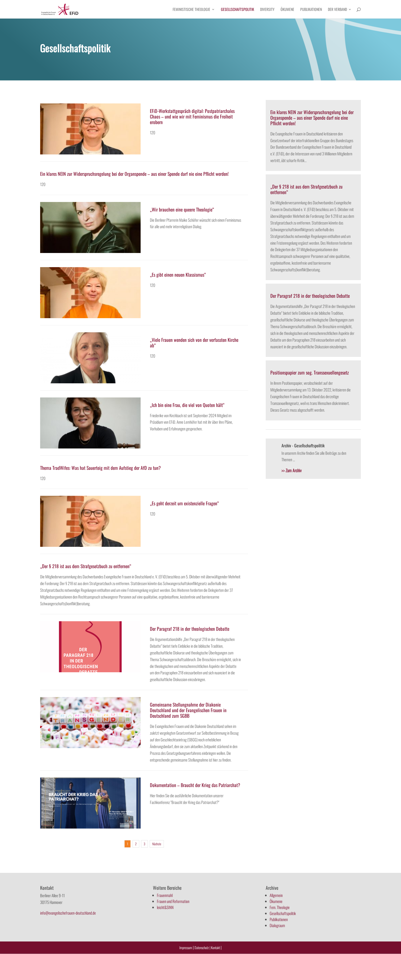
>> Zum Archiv (291, 470)
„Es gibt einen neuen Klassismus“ (178, 274)
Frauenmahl (165, 895)
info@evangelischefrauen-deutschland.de (68, 913)
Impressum (185, 947)
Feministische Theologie (191, 10)
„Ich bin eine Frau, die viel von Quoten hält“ (187, 404)
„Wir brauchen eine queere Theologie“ (182, 209)
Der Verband (337, 10)
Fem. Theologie (280, 907)
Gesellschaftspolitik (237, 10)
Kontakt (216, 947)
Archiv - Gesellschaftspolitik (303, 445)
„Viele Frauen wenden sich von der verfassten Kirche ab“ (194, 342)
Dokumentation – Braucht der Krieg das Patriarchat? (195, 784)
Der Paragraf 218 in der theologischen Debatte (189, 628)
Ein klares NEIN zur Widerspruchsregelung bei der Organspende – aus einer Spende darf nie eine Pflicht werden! (134, 173)
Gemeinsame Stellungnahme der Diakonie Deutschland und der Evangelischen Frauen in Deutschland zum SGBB (188, 710)
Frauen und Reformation (173, 901)
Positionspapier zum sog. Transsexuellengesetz (309, 372)
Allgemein (276, 895)
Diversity (267, 10)
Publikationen (311, 10)
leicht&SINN (165, 907)
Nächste (156, 843)
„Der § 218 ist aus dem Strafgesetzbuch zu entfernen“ (85, 566)
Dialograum (277, 925)
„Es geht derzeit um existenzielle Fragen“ (184, 503)
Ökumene (287, 10)
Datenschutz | (202, 947)
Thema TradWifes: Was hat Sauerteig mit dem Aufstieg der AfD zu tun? (100, 467)
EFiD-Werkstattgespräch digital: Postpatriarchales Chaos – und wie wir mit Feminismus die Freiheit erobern (192, 116)
